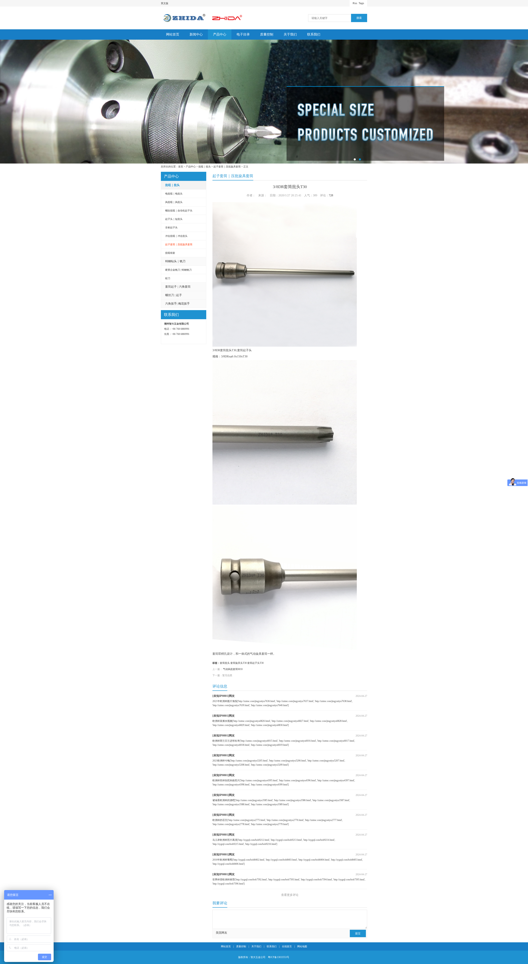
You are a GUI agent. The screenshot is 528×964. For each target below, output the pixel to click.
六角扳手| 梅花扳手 (177, 303)
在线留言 (287, 946)
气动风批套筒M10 (233, 669)
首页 (180, 166)
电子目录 (243, 34)
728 (331, 195)
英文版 (164, 3)
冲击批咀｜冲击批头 (176, 236)
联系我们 (313, 34)
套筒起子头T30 (255, 663)
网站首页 (172, 34)
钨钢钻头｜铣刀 (175, 261)
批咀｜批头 (204, 166)
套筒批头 (225, 663)
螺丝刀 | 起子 (173, 295)
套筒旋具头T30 (238, 663)
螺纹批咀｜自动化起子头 (178, 210)
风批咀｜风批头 (174, 202)
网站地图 (302, 946)
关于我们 (290, 34)
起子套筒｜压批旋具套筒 (227, 166)
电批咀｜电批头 (174, 193)
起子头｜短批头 (174, 219)
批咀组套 (170, 252)
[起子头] (264, 102)
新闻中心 (196, 34)
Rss (355, 3)
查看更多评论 (289, 894)
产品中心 (219, 34)
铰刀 (167, 278)
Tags (361, 3)
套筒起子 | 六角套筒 (178, 286)
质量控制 (266, 34)
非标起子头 (171, 227)
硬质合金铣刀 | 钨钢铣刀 (178, 269)
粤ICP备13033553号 (278, 957)
